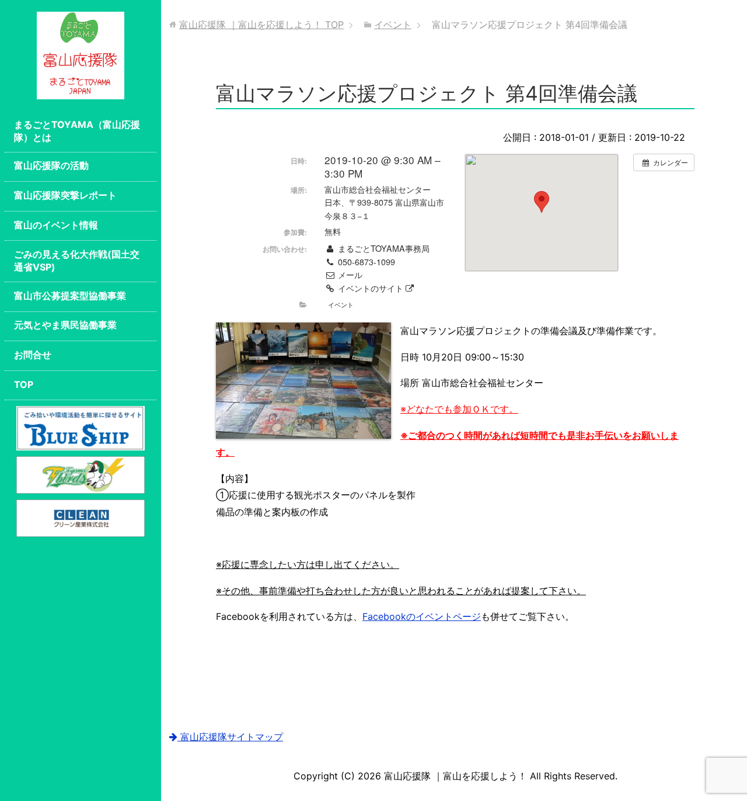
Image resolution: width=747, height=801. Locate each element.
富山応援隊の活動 (51, 165)
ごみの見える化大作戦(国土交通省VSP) (76, 260)
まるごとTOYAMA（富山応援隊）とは (77, 131)
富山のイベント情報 (56, 225)
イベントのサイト (371, 288)
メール (349, 274)
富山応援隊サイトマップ (230, 737)
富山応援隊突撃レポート (65, 195)
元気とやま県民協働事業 (65, 325)
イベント (341, 304)
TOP (23, 384)
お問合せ (32, 354)
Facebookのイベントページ (421, 616)
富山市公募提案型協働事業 (70, 295)
